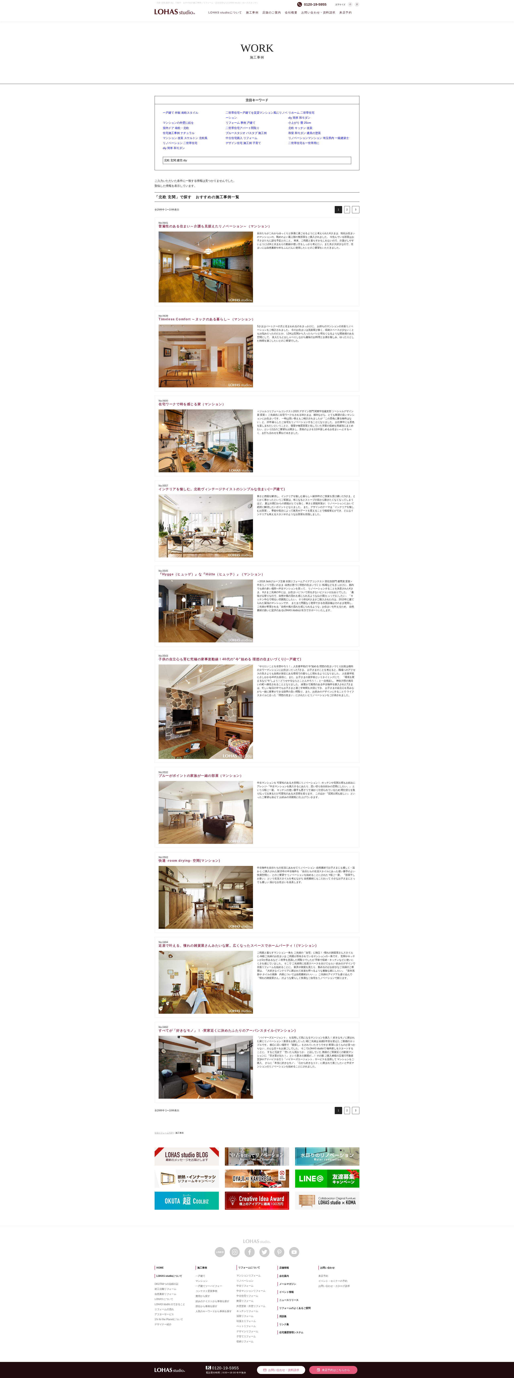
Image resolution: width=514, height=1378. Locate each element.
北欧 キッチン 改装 (300, 128)
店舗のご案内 (271, 12)
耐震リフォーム (245, 1300)
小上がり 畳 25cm (299, 122)
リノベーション (245, 1280)
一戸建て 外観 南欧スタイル (180, 112)
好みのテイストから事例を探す (212, 1301)
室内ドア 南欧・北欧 (176, 128)
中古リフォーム (245, 1285)
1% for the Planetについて (169, 1319)
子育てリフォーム (246, 1336)
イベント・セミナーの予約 (332, 1281)
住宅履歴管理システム (291, 1332)
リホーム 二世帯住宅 (301, 112)
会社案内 (284, 1276)
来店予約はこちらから (333, 1370)
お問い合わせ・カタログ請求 (334, 1286)
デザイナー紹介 (163, 1324)
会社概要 (291, 12)
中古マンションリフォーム (251, 1290)
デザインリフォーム (247, 1331)
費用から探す (203, 1296)
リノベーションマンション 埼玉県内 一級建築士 (318, 138)
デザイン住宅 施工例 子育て (243, 143)
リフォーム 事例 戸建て (240, 122)
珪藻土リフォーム (246, 1321)
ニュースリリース (289, 1300)
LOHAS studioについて (225, 12)
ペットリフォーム (246, 1326)
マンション (202, 1281)
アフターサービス (164, 1314)
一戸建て (200, 1276)
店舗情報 (284, 1267)
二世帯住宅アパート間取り (242, 128)
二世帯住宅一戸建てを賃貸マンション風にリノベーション (257, 115)
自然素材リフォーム (165, 1294)
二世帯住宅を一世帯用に (303, 143)
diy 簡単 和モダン (299, 117)
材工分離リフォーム (165, 1289)
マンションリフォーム (249, 1275)
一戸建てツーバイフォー (209, 1286)
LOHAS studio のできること (170, 1304)
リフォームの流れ (164, 1309)
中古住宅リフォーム (247, 1295)
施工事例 (252, 12)
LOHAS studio (175, 11)
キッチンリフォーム (247, 1311)
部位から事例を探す (206, 1306)
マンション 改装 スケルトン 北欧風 (185, 138)
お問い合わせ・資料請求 (318, 12)
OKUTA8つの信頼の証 (166, 1284)
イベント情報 (286, 1292)
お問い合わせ (327, 1267)
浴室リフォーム (245, 1316)
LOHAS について (164, 1299)
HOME (160, 1267)
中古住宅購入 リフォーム (241, 138)
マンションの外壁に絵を (178, 122)
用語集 (283, 1316)
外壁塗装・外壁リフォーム (251, 1306)
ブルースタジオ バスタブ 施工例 (246, 133)
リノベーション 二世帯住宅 (180, 143)
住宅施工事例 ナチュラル (179, 133)
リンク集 (284, 1324)
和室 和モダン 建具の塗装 (304, 133)
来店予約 (345, 12)
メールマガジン (287, 1284)
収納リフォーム (245, 1341)
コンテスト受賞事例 (206, 1291)
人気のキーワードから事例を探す (214, 1311)
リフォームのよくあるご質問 (295, 1308)
